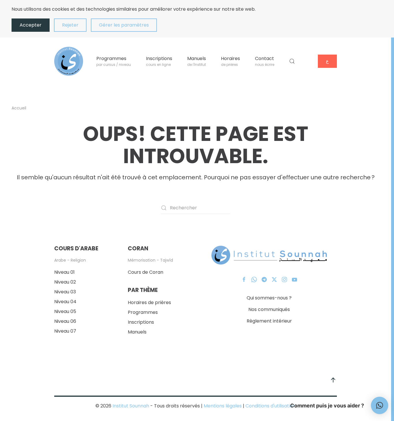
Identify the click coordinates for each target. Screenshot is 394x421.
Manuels (137, 332)
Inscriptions (141, 322)
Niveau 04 (65, 301)
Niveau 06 (65, 321)
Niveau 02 (65, 282)
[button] (292, 61)
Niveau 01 (64, 272)
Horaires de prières (149, 302)
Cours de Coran (145, 272)
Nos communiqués (269, 309)
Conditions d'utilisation (270, 406)
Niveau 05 (65, 311)
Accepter (31, 25)
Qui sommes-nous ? (269, 298)
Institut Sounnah (130, 406)
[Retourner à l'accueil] (68, 61)
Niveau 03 (65, 291)
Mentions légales (223, 406)
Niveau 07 (65, 331)
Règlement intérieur (269, 321)
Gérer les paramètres (124, 25)
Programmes (143, 312)
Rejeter (70, 25)
